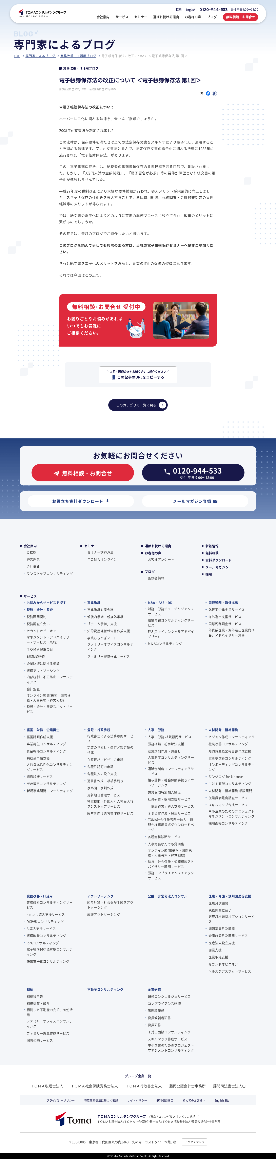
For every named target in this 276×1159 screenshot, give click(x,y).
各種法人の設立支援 (102, 773)
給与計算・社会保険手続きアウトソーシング (171, 782)
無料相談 (212, 553)
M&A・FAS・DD (160, 602)
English (191, 9)
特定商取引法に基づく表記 (101, 1100)
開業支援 (215, 950)
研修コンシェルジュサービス (169, 996)
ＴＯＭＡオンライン (102, 559)
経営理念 (33, 559)
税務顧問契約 (36, 616)
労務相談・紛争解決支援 (166, 744)
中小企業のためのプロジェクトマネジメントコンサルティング (232, 813)
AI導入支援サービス (41, 928)
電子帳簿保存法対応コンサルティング (50, 951)
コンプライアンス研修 (164, 1003)
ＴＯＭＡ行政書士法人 (143, 1085)
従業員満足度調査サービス (228, 797)
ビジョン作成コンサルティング (232, 737)
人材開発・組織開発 (223, 729)
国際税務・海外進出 (223, 602)
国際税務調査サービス (225, 623)
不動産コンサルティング (105, 989)
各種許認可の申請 (100, 766)
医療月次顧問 (218, 903)
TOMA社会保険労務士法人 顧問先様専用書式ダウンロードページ (171, 824)
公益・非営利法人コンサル (167, 896)
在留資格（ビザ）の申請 (105, 759)
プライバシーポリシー (60, 1100)
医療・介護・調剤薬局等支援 (230, 896)
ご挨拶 (32, 552)
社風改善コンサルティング (228, 744)
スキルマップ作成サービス (228, 805)
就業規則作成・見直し (164, 751)
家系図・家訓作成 (100, 788)
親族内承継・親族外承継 (105, 616)
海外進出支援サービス (225, 616)
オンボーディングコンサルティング (232, 767)
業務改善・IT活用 (40, 896)
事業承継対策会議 (100, 609)
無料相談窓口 (164, 1100)
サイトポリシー (137, 1100)
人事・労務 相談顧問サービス (170, 737)
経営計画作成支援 (40, 737)
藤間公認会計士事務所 (187, 1085)
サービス (30, 596)
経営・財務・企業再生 (43, 729)
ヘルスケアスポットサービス (230, 971)
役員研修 (154, 1025)
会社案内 (30, 546)
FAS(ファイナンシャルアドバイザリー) (171, 634)
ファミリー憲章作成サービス (108, 656)
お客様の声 (153, 553)
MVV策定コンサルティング (46, 783)
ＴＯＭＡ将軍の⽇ (40, 649)
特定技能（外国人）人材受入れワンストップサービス (110, 803)
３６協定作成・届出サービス (169, 813)
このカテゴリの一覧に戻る (136, 405)
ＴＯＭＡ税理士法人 (47, 1085)
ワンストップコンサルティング (50, 573)
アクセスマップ (194, 1142)
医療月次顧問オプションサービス (232, 919)
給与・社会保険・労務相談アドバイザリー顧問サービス (171, 864)
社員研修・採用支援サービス (169, 799)
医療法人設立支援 (222, 943)
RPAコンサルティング (43, 943)
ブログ (150, 571)
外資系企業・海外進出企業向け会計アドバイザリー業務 (232, 632)
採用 (179, 9)
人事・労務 (156, 729)
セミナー (90, 546)
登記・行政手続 (98, 729)
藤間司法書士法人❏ (229, 1085)
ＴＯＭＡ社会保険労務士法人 (94, 1085)
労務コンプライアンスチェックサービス (171, 875)
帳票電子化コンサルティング (48, 961)
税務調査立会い (38, 623)
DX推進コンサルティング (45, 921)
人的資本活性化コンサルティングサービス (50, 767)
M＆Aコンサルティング (165, 643)
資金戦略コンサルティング (46, 751)
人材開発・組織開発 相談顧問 (230, 790)
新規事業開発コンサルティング (50, 790)
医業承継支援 (218, 957)
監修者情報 (156, 578)
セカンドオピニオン (41, 631)
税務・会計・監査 (40, 609)
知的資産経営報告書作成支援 (108, 631)
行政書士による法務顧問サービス (110, 738)
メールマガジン (217, 567)
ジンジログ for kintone (226, 776)
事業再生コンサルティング (46, 744)
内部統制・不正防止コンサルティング (50, 679)
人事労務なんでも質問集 (166, 844)
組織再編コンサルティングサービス (171, 622)
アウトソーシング (100, 896)
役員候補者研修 (159, 1017)
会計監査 (33, 689)
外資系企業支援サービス (227, 609)
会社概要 (33, 566)
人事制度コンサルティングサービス (171, 760)
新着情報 (212, 546)
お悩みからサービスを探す (46, 602)
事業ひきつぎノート (102, 638)
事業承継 (93, 602)
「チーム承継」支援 (102, 623)
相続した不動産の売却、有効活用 (50, 1012)
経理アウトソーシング (43, 670)
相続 (30, 989)
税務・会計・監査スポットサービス (50, 709)
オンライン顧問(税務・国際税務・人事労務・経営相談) (49, 697)
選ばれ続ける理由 (158, 546)
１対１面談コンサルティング (230, 783)
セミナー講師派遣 (100, 552)
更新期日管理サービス (103, 795)
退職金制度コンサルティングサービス (171, 771)
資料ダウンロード (218, 560)
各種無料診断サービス (164, 836)
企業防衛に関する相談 (43, 663)
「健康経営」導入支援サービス (171, 806)
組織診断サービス (40, 776)
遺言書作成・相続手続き (105, 781)
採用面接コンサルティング (228, 823)
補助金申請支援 (38, 758)
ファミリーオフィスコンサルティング (110, 646)
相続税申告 (35, 996)
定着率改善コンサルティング (230, 758)
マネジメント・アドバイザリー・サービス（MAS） (48, 639)
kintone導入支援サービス (46, 914)
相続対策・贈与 (38, 1003)
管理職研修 (156, 1010)
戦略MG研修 (36, 656)
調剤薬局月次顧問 (222, 928)
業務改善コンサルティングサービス (50, 905)
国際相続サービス (40, 1040)
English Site (222, 1100)
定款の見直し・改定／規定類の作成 (110, 750)
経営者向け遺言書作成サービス (110, 813)
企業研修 (154, 989)
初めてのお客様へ (194, 1100)
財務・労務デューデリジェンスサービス (171, 611)
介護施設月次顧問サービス (228, 935)
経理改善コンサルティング (46, 935)
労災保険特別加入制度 (164, 792)
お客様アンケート (161, 559)
